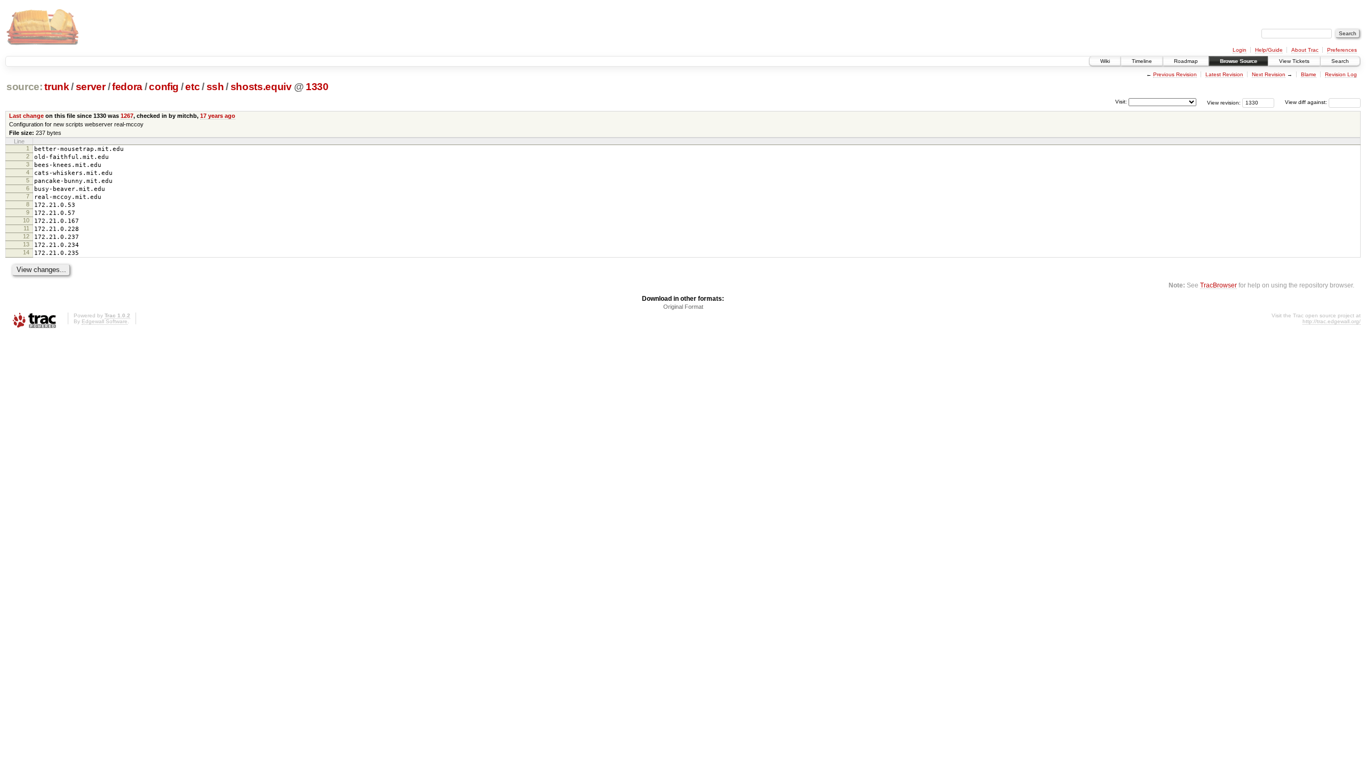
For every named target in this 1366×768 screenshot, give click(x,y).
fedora (127, 86)
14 (26, 252)
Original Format (683, 306)
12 (26, 236)
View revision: (1224, 102)
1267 (127, 116)
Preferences (1342, 50)
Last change (26, 116)
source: (24, 86)
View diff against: (1307, 102)
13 (26, 244)
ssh (215, 86)
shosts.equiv (261, 86)
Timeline (1142, 61)
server (91, 86)
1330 (317, 86)
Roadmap (1186, 61)
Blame (1308, 74)
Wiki (1105, 61)
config (164, 86)
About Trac (1305, 50)
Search (1340, 61)
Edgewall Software (105, 321)
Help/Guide (1269, 50)
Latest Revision (1224, 74)
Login (1239, 50)
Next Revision (1268, 74)
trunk (56, 86)
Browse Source (1238, 61)
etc (192, 86)
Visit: (1121, 102)
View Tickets (1294, 61)
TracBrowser (1218, 285)
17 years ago (217, 116)
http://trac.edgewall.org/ (1332, 321)
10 (26, 220)
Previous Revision (1175, 74)
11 (26, 228)
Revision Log (1341, 74)
